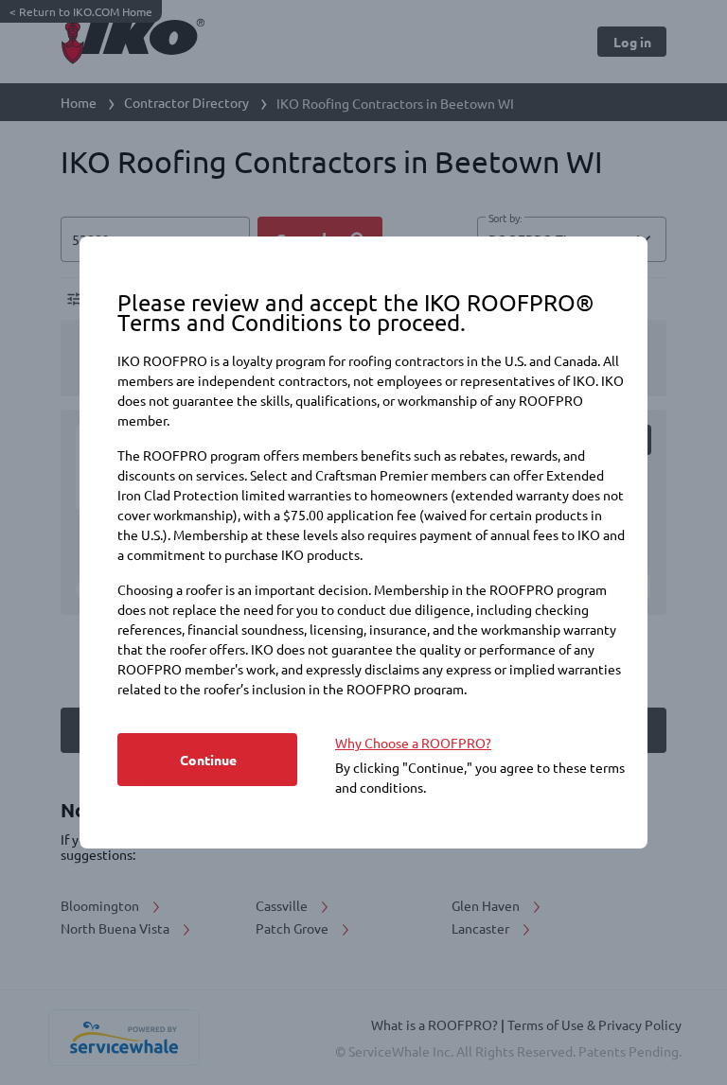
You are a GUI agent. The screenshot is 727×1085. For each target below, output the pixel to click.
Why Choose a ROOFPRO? (413, 742)
